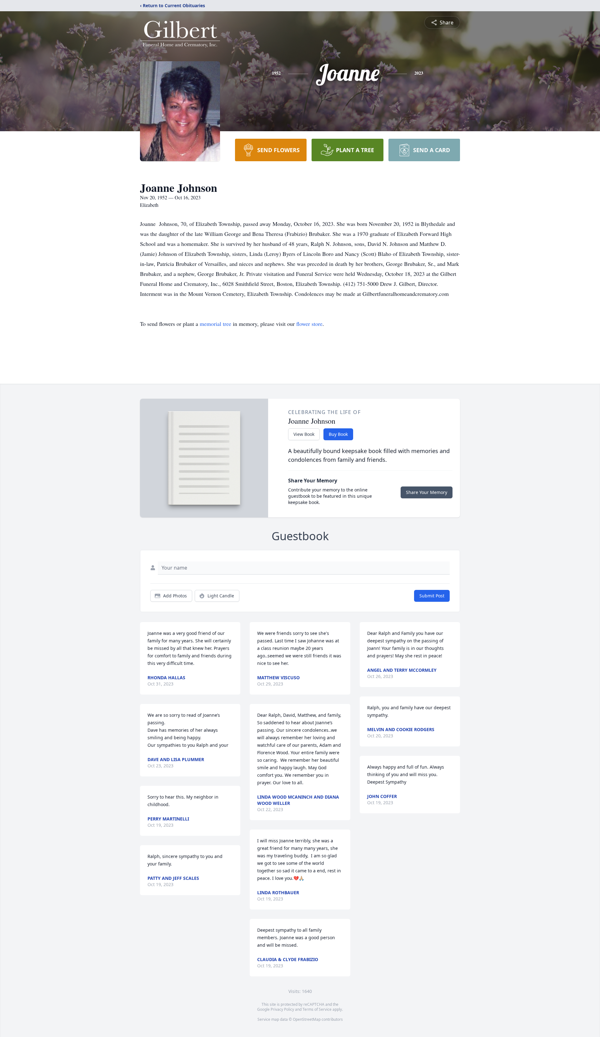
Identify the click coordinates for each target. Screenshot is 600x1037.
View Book (303, 434)
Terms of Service (317, 1009)
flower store (309, 323)
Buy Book (338, 434)
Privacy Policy (282, 1009)
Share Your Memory (426, 492)
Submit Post (431, 596)
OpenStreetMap (307, 1019)
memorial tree (215, 323)
